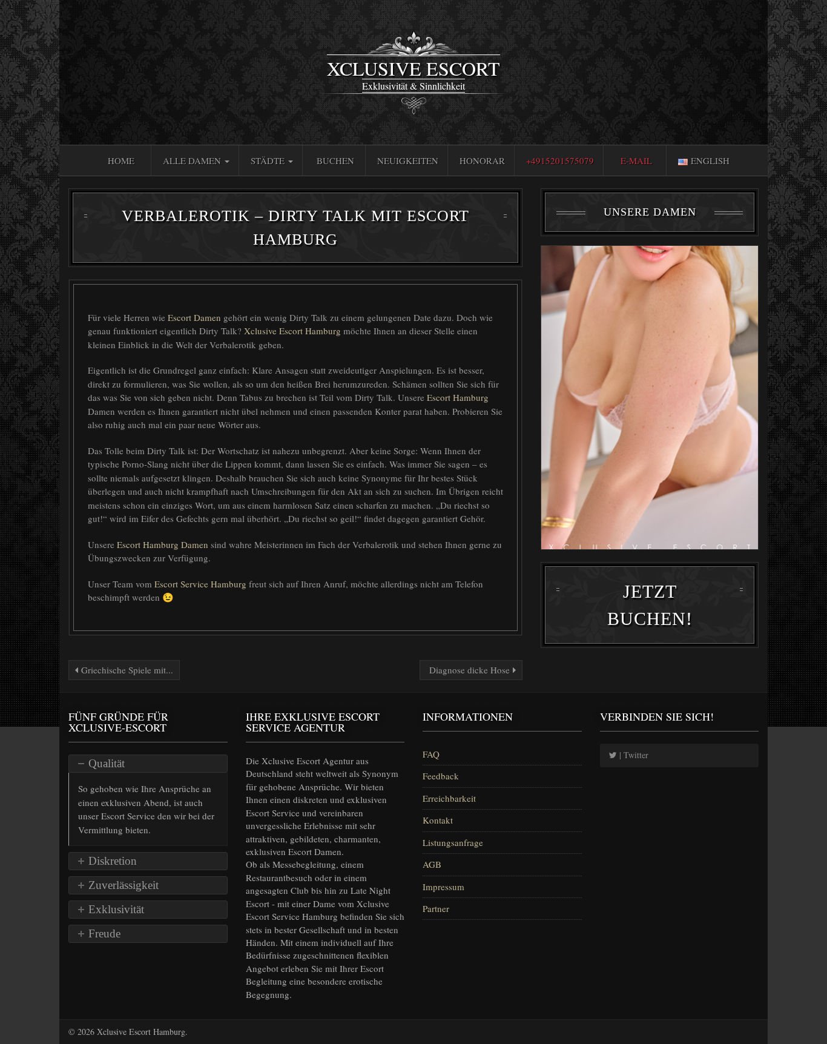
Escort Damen (195, 317)
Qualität (106, 763)
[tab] (148, 764)
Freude (104, 933)
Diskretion (112, 860)
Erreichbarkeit (449, 798)
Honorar (482, 160)
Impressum (443, 886)
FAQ (431, 754)
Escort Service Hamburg (201, 584)
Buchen (335, 160)
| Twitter (632, 755)
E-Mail (636, 160)
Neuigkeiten (407, 160)
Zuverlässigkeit (123, 885)
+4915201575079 (560, 160)
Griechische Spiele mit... (125, 670)
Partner (436, 908)
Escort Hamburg (458, 397)
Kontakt (438, 820)
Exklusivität (116, 909)
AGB (432, 864)
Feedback (441, 776)
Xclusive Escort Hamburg (292, 331)
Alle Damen (193, 160)
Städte (269, 160)
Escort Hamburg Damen (164, 544)
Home (121, 160)
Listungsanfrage (453, 842)
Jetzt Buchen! (650, 605)
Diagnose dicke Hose (469, 670)
